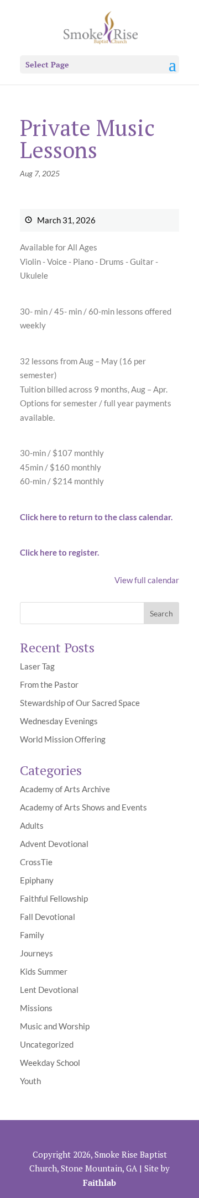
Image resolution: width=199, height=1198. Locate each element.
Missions (36, 1008)
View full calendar (146, 580)
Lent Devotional (49, 990)
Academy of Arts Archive (65, 789)
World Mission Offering (63, 739)
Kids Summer (43, 971)
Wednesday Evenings (59, 721)
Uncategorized (47, 1044)
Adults (32, 825)
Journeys (36, 953)
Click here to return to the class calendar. (96, 517)
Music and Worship (55, 1026)
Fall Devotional (47, 917)
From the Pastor (49, 684)
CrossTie (36, 862)
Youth (30, 1081)
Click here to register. (59, 552)
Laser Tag (37, 666)
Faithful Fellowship (54, 898)
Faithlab (99, 1182)
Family (32, 935)
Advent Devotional (54, 844)
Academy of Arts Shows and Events (83, 807)
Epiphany (37, 880)
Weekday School (50, 1063)
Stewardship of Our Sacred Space (80, 703)
